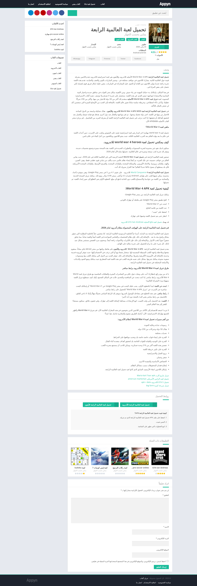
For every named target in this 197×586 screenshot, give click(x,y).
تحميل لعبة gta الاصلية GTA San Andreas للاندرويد (141, 222)
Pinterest (107, 59)
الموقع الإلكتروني (162, 550)
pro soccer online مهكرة (54, 34)
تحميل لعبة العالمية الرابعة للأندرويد (136, 404)
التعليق (166, 495)
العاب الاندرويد (132, 39)
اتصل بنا (31, 4)
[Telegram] (31, 12)
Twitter (123, 59)
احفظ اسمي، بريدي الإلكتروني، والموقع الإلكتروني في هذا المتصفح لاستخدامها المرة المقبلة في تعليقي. (128, 561)
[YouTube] (43, 12)
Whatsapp (76, 59)
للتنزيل (156, 47)
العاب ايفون (120, 39)
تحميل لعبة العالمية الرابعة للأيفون (98, 404)
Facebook (137, 59)
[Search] (72, 13)
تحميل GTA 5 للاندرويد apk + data (155, 382)
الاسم (166, 527)
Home (143, 25)
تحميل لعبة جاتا (89, 4)
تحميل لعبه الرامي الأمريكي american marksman (148, 379)
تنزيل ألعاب (144, 578)
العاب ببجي (76, 4)
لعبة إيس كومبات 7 (57, 44)
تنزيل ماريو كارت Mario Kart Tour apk (153, 375)
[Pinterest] (37, 12)
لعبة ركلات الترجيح (57, 39)
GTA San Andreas (57, 29)
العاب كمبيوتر (56, 83)
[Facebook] (61, 12)
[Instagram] (49, 12)
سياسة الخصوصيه (61, 4)
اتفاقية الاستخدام (44, 4)
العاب (103, 4)
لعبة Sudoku (59, 49)
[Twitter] (55, 12)
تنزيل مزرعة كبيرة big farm (157, 385)
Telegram (92, 59)
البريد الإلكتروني (162, 538)
